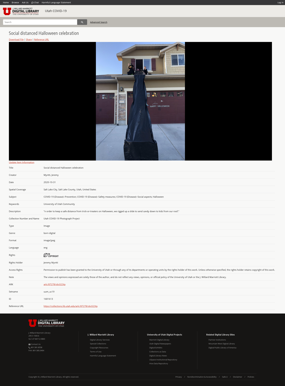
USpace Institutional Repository (163, 359)
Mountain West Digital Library (222, 343)
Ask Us (25, 2)
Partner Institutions (217, 339)
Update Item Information (21, 162)
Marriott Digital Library (159, 339)
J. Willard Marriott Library (39, 332)
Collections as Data (157, 351)
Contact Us (35, 344)
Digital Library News (158, 355)
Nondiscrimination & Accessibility (202, 376)
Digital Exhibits (155, 347)
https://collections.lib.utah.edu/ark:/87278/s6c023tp (71, 306)
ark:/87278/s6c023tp (54, 284)
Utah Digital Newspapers (160, 343)
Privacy (178, 376)
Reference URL (41, 39)
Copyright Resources (99, 347)
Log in (281, 2)
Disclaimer (237, 376)
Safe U (225, 376)
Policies (251, 376)
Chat (36, 2)
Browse (15, 2)
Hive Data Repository (158, 363)
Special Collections (98, 343)
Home (6, 2)
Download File (16, 39)
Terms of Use (95, 351)
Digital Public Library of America (222, 347)
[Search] (82, 22)
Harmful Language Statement (56, 2)
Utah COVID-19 (56, 11)
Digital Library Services (100, 339)
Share (29, 39)
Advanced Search (98, 22)
